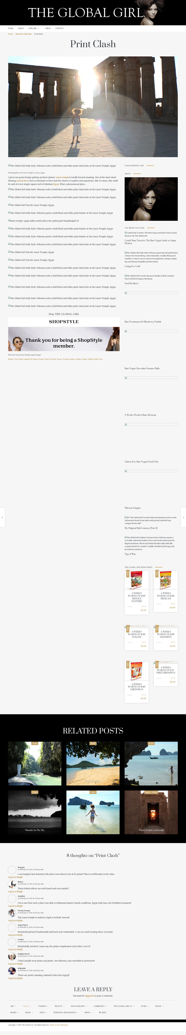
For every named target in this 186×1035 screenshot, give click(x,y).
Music (28, 1012)
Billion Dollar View (95, 359)
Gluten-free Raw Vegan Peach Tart (141, 461)
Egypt (56, 184)
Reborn (10, 359)
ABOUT (21, 28)
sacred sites (22, 181)
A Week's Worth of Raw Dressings (137, 687)
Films (143, 1006)
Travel (35, 743)
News (42, 1012)
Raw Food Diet (78, 1006)
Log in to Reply (15, 877)
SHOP (103, 1012)
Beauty (58, 1006)
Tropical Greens (68, 359)
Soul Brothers (131, 283)
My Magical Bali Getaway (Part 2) (141, 528)
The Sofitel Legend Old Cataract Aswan (29, 359)
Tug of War (130, 554)
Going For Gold (132, 266)
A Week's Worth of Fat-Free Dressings (165, 670)
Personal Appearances (65, 1012)
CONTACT (59, 28)
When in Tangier (133, 508)
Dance (158, 1006)
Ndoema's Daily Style (24, 34)
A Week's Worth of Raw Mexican (140, 415)
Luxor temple (62, 177)
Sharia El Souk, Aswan (53, 359)
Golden (78, 359)
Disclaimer (64, 1025)
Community (99, 1006)
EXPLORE (33, 28)
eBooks (129, 607)
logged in (89, 996)
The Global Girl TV (123, 1006)
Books (13, 1012)
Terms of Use (54, 1025)
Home (10, 34)
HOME (10, 28)
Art (12, 1006)
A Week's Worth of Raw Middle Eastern (137, 597)
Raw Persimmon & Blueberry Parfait (143, 321)
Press (87, 1012)
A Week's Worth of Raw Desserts (166, 634)
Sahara (84, 359)
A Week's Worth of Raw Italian (137, 634)
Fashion (42, 1006)
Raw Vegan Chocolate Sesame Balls (142, 368)
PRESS (48, 28)
